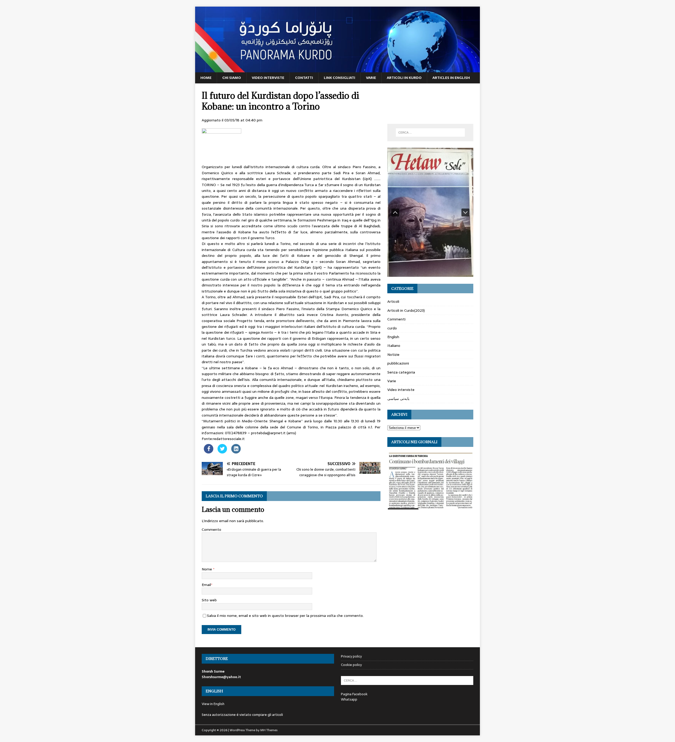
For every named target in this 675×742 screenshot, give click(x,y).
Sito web (209, 600)
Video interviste (268, 78)
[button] (395, 212)
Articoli (393, 301)
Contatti (304, 78)
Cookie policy (351, 665)
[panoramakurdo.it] (337, 69)
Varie (371, 78)
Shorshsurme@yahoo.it (221, 677)
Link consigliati (339, 78)
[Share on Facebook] (208, 452)
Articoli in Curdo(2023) (406, 310)
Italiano (393, 345)
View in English (213, 704)
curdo (392, 328)
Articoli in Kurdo (404, 78)
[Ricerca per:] (430, 132)
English (393, 337)
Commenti (396, 319)
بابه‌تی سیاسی (398, 398)
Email (206, 585)
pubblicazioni (398, 363)
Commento (211, 529)
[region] (430, 212)
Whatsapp (349, 699)
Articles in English (451, 78)
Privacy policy (351, 656)
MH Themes (268, 730)
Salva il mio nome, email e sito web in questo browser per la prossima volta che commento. (285, 615)
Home (205, 78)
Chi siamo (231, 78)
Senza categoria (401, 372)
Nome (207, 569)
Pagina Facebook (354, 694)
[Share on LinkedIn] (236, 452)
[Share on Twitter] (222, 452)
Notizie (393, 354)
